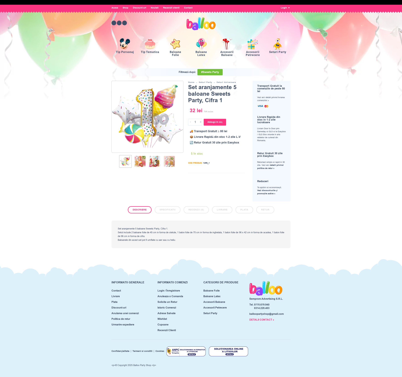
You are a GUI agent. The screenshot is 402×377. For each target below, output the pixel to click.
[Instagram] (119, 23)
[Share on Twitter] (233, 178)
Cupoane (163, 324)
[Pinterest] (124, 23)
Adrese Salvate (167, 313)
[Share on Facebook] (228, 178)
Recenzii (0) (196, 209)
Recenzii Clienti (167, 330)
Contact (188, 7)
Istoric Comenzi (167, 307)
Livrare (222, 209)
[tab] (140, 210)
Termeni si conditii (142, 351)
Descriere (140, 209)
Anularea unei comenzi (125, 313)
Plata (244, 209)
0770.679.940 (261, 304)
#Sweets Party (210, 72)
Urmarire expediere (122, 324)
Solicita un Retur (167, 302)
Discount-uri (139, 7)
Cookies (159, 351)
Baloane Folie (211, 290)
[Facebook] (113, 23)
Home (191, 82)
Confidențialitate (120, 351)
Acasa (114, 7)
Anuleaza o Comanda (170, 296)
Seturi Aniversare (226, 82)
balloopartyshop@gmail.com (266, 314)
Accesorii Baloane (214, 302)
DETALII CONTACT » (261, 320)
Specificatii (168, 209)
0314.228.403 (261, 308)
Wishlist (162, 319)
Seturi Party (205, 82)
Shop (125, 7)
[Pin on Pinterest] (237, 178)
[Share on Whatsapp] (242, 178)
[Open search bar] (270, 23)
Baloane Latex (211, 296)
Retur (265, 209)
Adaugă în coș (214, 122)
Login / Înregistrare (169, 290)
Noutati (155, 7)
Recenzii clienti (171, 7)
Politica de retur (120, 319)
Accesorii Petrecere (215, 307)
